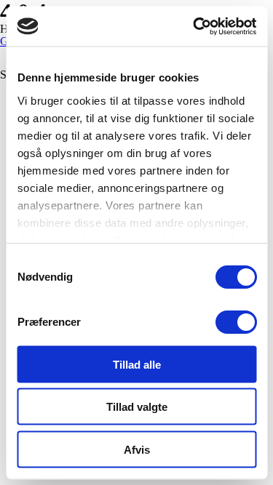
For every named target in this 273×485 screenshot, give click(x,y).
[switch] (235, 322)
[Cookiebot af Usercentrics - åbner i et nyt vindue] (194, 26)
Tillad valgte (136, 407)
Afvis (137, 449)
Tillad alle (137, 364)
